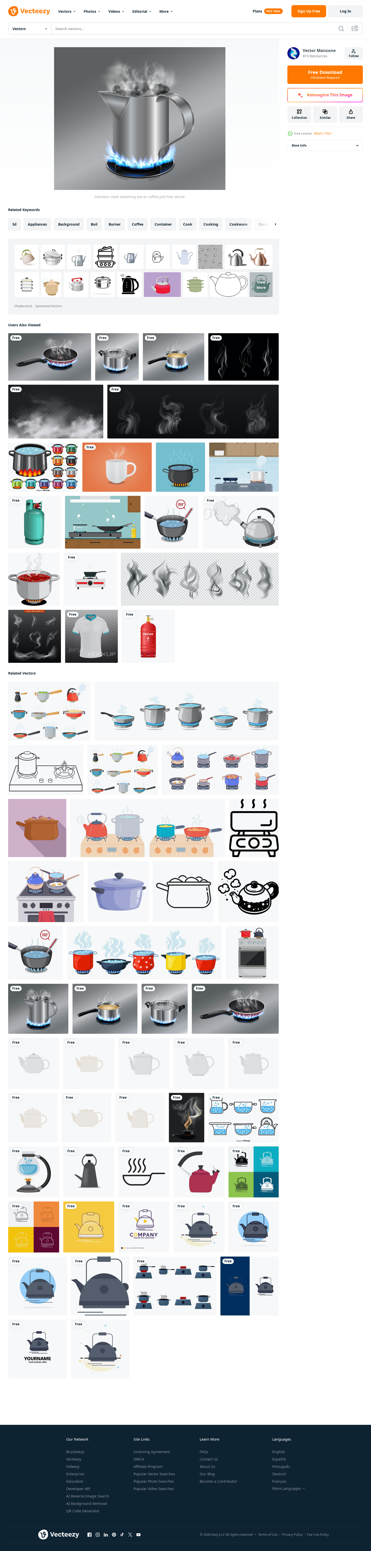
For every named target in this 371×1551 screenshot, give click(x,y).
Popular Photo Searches (154, 1481)
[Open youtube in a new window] (138, 1535)
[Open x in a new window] (130, 1535)
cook (187, 224)
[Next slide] (271, 224)
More (164, 11)
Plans (257, 11)
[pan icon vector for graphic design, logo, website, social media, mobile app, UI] (143, 1171)
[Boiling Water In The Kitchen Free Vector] (102, 522)
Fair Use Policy (318, 1534)
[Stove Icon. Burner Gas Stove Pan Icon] (254, 828)
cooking (210, 224)
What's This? (322, 133)
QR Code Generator (82, 1510)
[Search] (341, 28)
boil (94, 224)
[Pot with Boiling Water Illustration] (244, 467)
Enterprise (75, 1473)
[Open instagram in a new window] (98, 1535)
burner (115, 224)
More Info (299, 145)
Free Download (325, 74)
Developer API (78, 1488)
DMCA (139, 1459)
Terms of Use (268, 1534)
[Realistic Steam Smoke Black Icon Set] (200, 579)
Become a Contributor (218, 1481)
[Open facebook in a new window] (89, 1535)
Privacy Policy (292, 1534)
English (278, 1451)
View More (261, 284)
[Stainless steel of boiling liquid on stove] (173, 357)
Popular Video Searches (154, 1488)
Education (74, 1481)
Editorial (139, 11)
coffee (137, 224)
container (163, 224)
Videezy (72, 1466)
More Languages (286, 1489)
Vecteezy (73, 1459)
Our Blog (207, 1473)
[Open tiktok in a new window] (122, 1535)
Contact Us (209, 1459)
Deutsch (279, 1473)
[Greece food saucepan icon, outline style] (183, 891)
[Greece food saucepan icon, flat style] (37, 828)
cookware (238, 224)
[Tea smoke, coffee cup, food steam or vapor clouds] (193, 411)
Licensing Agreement (152, 1451)
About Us (207, 1466)
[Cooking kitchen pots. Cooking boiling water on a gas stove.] (187, 711)
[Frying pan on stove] (49, 357)
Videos (114, 11)
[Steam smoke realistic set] (34, 636)
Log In (345, 11)
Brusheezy (75, 1451)
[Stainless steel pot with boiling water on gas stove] (117, 357)
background (69, 224)
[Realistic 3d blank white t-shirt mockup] (91, 636)
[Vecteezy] (29, 11)
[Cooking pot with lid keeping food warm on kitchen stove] (118, 891)
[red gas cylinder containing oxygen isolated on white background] (148, 636)
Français (279, 1481)
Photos (90, 11)
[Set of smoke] (243, 357)
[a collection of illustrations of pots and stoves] (174, 1286)
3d (14, 224)
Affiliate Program (148, 1466)
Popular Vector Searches (154, 1473)
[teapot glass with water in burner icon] (33, 1171)
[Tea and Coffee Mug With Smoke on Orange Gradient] (117, 467)
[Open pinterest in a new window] (114, 1535)
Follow (354, 56)
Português (281, 1466)
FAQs (204, 1451)
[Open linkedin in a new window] (106, 1535)
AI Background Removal (86, 1503)
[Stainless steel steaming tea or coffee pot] (38, 1009)
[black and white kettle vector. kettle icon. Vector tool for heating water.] (88, 1171)
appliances (37, 224)
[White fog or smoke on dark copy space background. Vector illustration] (55, 411)
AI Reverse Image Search (87, 1496)
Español (279, 1459)
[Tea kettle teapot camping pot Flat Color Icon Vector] (198, 1226)
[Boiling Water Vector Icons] (43, 467)
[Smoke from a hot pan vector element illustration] (186, 1117)
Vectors (64, 11)
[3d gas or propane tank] (34, 522)
